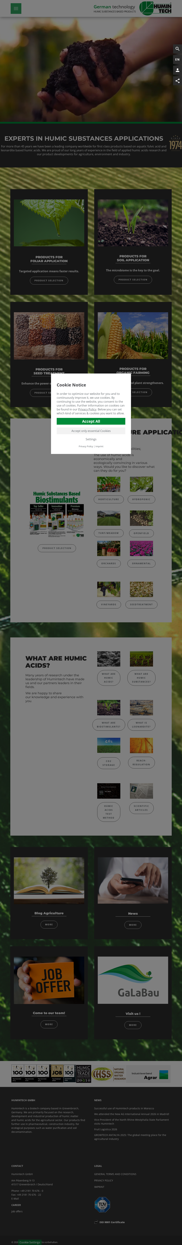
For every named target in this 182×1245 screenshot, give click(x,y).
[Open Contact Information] (177, 70)
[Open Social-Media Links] (177, 80)
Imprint (99, 446)
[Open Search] (177, 48)
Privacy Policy (87, 409)
